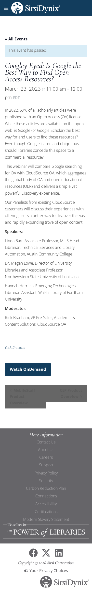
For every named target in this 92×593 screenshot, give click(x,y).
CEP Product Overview (71, 393)
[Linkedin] (58, 552)
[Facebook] (33, 552)
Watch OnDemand (28, 369)
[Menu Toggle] (6, 8)
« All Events (16, 39)
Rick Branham (15, 347)
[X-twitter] (46, 552)
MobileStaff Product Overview (22, 396)
